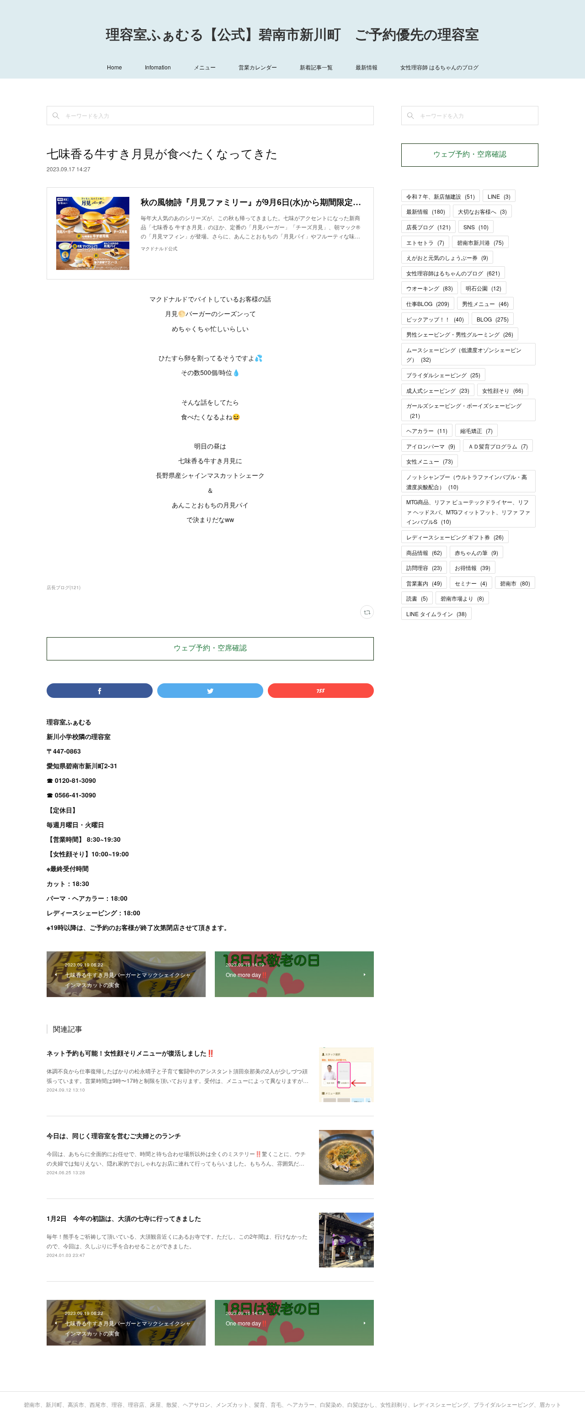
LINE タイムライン (436, 614)
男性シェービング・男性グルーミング (459, 334)
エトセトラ (425, 242)
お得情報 (472, 567)
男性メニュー (485, 303)
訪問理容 (424, 567)
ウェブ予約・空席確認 (210, 648)
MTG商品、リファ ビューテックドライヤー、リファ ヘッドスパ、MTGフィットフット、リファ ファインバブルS (468, 511)
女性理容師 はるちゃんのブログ (439, 67)
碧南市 (515, 583)
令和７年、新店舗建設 (440, 196)
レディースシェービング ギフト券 (455, 537)
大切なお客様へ (482, 211)
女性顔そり (502, 390)
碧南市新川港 (480, 242)
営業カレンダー (258, 67)
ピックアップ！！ (435, 319)
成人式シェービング (437, 390)
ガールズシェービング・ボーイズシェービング (463, 410)
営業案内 (424, 583)
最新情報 (367, 67)
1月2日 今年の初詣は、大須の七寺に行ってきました (124, 1218)
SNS (476, 227)
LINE (499, 196)
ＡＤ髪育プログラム (498, 446)
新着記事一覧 (316, 67)
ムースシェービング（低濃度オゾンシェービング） (463, 355)
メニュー (205, 67)
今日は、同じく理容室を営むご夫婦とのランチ (114, 1135)
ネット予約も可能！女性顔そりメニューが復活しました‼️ (130, 1052)
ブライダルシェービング (443, 375)
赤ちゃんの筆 (476, 552)
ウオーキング (429, 288)
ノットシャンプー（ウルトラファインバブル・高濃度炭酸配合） (466, 482)
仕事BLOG (427, 303)
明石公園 (483, 288)
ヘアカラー (426, 430)
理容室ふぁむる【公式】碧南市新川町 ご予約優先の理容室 (292, 35)
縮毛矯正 (476, 430)
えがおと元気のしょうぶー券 (447, 257)
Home (114, 67)
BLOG (493, 319)
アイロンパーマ (430, 446)
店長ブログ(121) (63, 587)
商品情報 (424, 552)
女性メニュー (429, 461)
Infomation (158, 67)
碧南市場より (462, 598)
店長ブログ (428, 227)
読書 (417, 598)
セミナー (471, 583)
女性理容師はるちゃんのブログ (453, 273)
